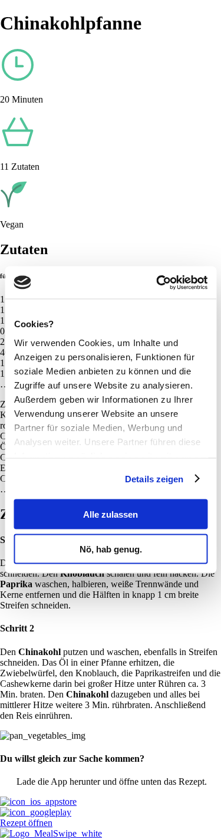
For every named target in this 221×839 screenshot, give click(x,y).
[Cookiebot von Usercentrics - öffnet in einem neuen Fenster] (157, 282)
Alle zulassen (110, 514)
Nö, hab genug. (111, 549)
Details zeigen (154, 478)
